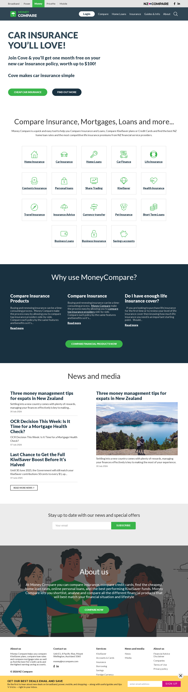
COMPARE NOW (94, 609)
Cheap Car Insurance (27, 92)
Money (38, 3)
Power (27, 3)
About (166, 14)
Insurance (135, 14)
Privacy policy (160, 668)
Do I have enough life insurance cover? (146, 298)
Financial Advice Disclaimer (161, 655)
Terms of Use (160, 664)
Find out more (66, 92)
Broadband (13, 3)
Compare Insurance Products (30, 298)
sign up (171, 683)
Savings (100, 670)
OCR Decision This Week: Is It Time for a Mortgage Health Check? (40, 426)
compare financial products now (94, 343)
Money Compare (100, 305)
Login (86, 14)
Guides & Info (152, 14)
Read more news (23, 488)
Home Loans (119, 14)
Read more (17, 328)
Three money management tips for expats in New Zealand (41, 396)
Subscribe (123, 525)
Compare (103, 14)
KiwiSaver (101, 653)
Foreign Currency (105, 674)
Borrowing (101, 666)
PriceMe (51, 3)
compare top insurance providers (93, 310)
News (128, 653)
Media (128, 657)
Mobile (63, 3)
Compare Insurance (87, 295)
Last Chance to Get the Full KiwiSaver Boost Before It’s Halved (38, 459)
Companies (159, 660)
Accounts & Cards (105, 657)
